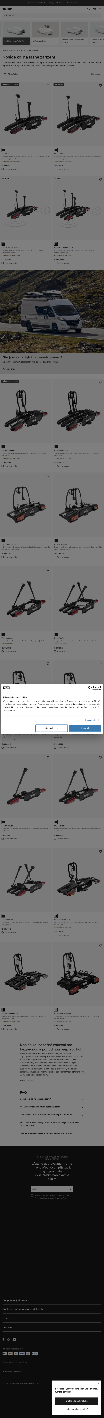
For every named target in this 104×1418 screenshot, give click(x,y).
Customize (50, 728)
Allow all (85, 728)
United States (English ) (77, 1401)
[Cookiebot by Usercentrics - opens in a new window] (90, 688)
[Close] (98, 1383)
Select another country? (77, 1409)
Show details (90, 720)
